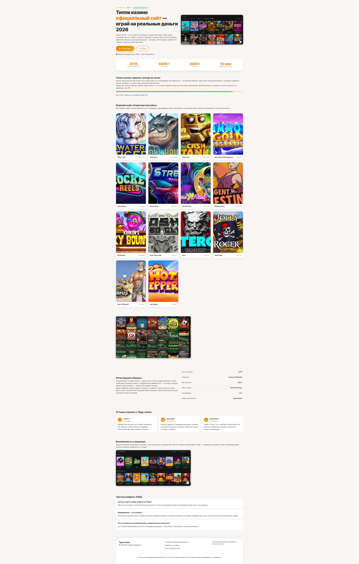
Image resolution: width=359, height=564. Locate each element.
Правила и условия (172, 545)
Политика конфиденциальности (177, 542)
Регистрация (126, 48)
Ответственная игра (172, 548)
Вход (144, 48)
